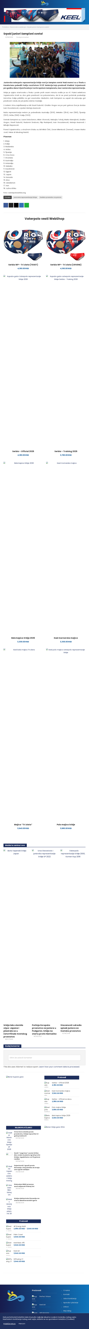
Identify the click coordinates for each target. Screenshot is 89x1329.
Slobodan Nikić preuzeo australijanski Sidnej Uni (24, 1185)
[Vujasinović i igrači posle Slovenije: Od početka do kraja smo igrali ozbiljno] (9, 1173)
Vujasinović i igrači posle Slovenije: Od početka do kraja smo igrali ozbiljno (27, 1168)
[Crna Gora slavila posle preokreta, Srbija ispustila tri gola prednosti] (9, 1141)
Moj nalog (67, 1311)
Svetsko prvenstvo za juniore (50, 197)
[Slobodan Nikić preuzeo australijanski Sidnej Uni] (9, 1190)
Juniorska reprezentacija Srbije (25, 197)
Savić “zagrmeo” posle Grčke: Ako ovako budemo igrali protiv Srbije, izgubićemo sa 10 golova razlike (27, 1156)
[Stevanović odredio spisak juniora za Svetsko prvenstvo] (73, 935)
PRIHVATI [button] (22, 1324)
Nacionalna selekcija (18, 27)
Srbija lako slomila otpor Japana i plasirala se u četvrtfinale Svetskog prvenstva (15, 1031)
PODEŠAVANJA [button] (9, 1324)
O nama (66, 1290)
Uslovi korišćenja (69, 1298)
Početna (5, 27)
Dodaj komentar (22, 37)
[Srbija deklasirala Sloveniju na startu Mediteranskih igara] (9, 1206)
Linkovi (66, 1307)
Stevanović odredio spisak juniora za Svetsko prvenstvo (71, 1028)
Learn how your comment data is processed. (59, 1066)
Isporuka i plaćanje (70, 1302)
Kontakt (66, 1294)
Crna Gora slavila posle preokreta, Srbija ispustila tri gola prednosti (26, 1134)
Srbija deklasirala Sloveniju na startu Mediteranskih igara (26, 1199)
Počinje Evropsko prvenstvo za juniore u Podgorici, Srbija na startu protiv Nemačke (44, 1029)
